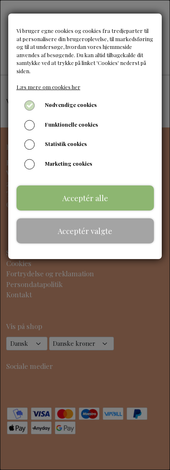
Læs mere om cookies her (48, 86)
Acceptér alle (85, 198)
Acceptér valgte (85, 231)
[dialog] (85, 235)
